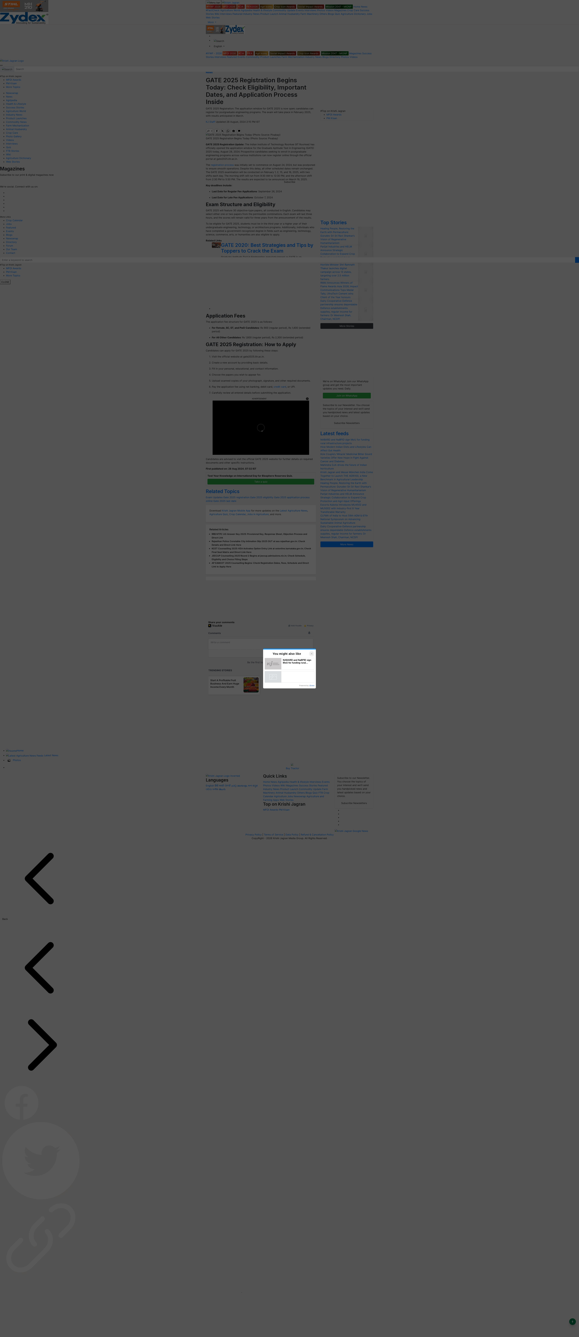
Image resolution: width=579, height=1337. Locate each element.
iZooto (312, 685)
